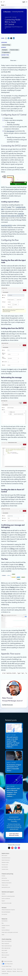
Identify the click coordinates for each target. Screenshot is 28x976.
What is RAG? (4, 957)
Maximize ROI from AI (6, 887)
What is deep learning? (6, 948)
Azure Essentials (5, 866)
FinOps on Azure (5, 885)
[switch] (26, 1)
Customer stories (5, 869)
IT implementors (6, 52)
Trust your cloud (5, 864)
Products (3, 875)
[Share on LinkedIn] (14, 38)
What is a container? (5, 955)
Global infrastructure (6, 860)
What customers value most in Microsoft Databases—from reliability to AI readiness (13, 792)
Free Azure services (5, 880)
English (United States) (8, 961)
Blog (2, 923)
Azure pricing (4, 878)
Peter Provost (8, 26)
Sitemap (3, 969)
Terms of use (19, 969)
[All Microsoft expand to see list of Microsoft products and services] (1, 1)
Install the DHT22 (6, 225)
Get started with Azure (6, 857)
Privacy (14, 969)
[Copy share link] (6, 38)
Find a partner (4, 914)
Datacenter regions (5, 862)
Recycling (14, 971)
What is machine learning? (7, 945)
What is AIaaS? (4, 950)
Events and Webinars (6, 930)
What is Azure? (4, 855)
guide (9, 207)
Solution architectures (6, 898)
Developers (4, 49)
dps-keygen (10, 131)
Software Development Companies (8, 909)
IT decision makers (14, 49)
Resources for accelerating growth (8, 896)
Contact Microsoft (9, 969)
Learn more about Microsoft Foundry (14, 834)
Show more (13, 60)
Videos (3, 934)
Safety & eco (9, 971)
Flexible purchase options (6, 882)
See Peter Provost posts (7, 704)
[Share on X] (11, 38)
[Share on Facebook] (8, 38)
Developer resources (5, 925)
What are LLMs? (5, 952)
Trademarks (4, 971)
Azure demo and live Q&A (6, 903)
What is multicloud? (5, 943)
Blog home (8, 11)
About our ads (19, 971)
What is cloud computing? (6, 941)
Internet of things (6, 44)
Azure (3, 5)
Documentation (5, 920)
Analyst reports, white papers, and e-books (10, 932)
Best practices (5, 57)
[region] (14, 673)
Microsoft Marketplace (6, 912)
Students (3, 927)
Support (3, 900)
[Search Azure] (4, 2)
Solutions (3, 893)
